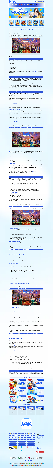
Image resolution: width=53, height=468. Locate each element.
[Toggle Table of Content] (15, 56)
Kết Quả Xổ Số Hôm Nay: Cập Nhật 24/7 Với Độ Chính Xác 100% (22, 411)
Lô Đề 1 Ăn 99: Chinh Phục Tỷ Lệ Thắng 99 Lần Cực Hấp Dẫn (31, 411)
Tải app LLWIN (11, 208)
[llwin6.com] (12, 1)
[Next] (42, 13)
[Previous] (10, 13)
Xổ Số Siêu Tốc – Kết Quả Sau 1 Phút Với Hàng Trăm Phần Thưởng (40, 411)
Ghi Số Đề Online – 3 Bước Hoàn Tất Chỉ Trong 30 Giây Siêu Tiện (13, 411)
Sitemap (38, 449)
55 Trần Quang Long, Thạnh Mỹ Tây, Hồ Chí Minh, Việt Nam (40, 437)
